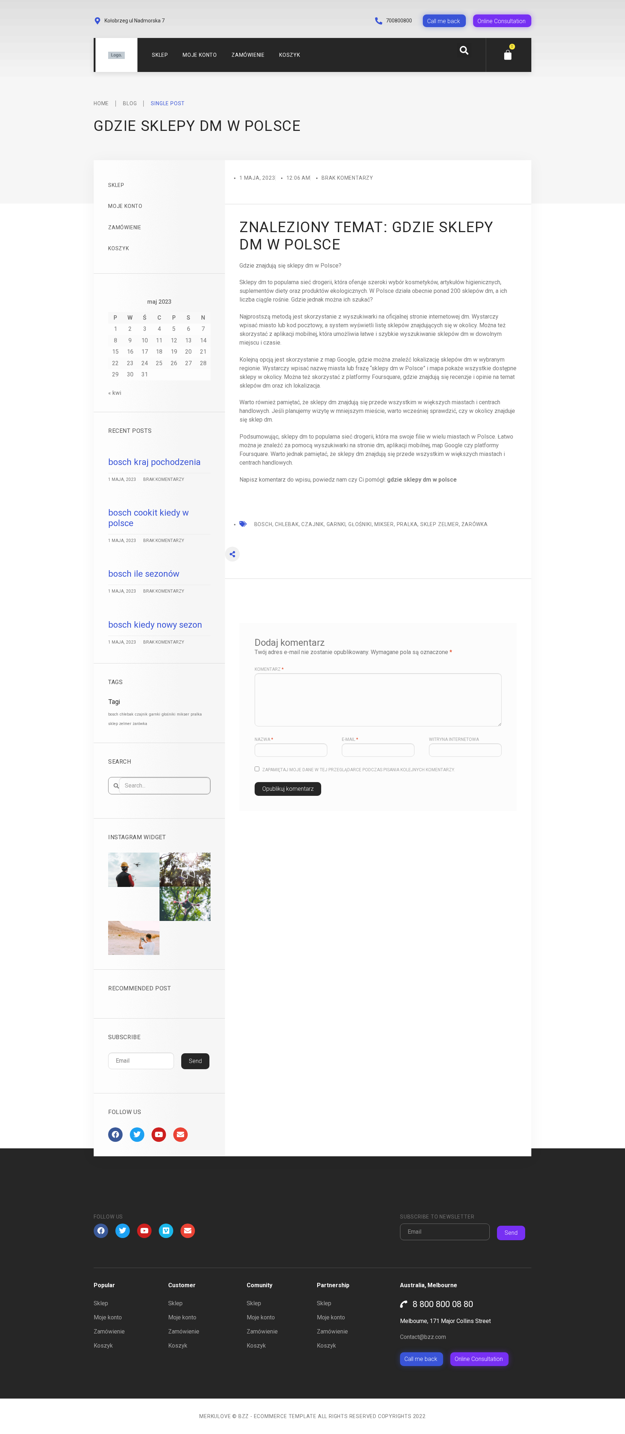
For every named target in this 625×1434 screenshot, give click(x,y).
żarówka (140, 723)
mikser (183, 714)
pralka (196, 714)
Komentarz (269, 669)
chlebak (126, 714)
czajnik (141, 714)
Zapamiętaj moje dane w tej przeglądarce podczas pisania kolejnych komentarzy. (358, 769)
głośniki (168, 714)
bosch (113, 714)
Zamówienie (248, 55)
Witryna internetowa (454, 739)
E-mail (350, 739)
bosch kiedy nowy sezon (155, 625)
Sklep (160, 55)
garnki (154, 714)
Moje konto (200, 55)
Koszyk (289, 55)
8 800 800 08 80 (443, 1304)
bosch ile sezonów (143, 574)
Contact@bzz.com (423, 1336)
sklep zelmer (119, 723)
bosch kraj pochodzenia (154, 462)
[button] (464, 50)
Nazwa (264, 739)
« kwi (114, 392)
